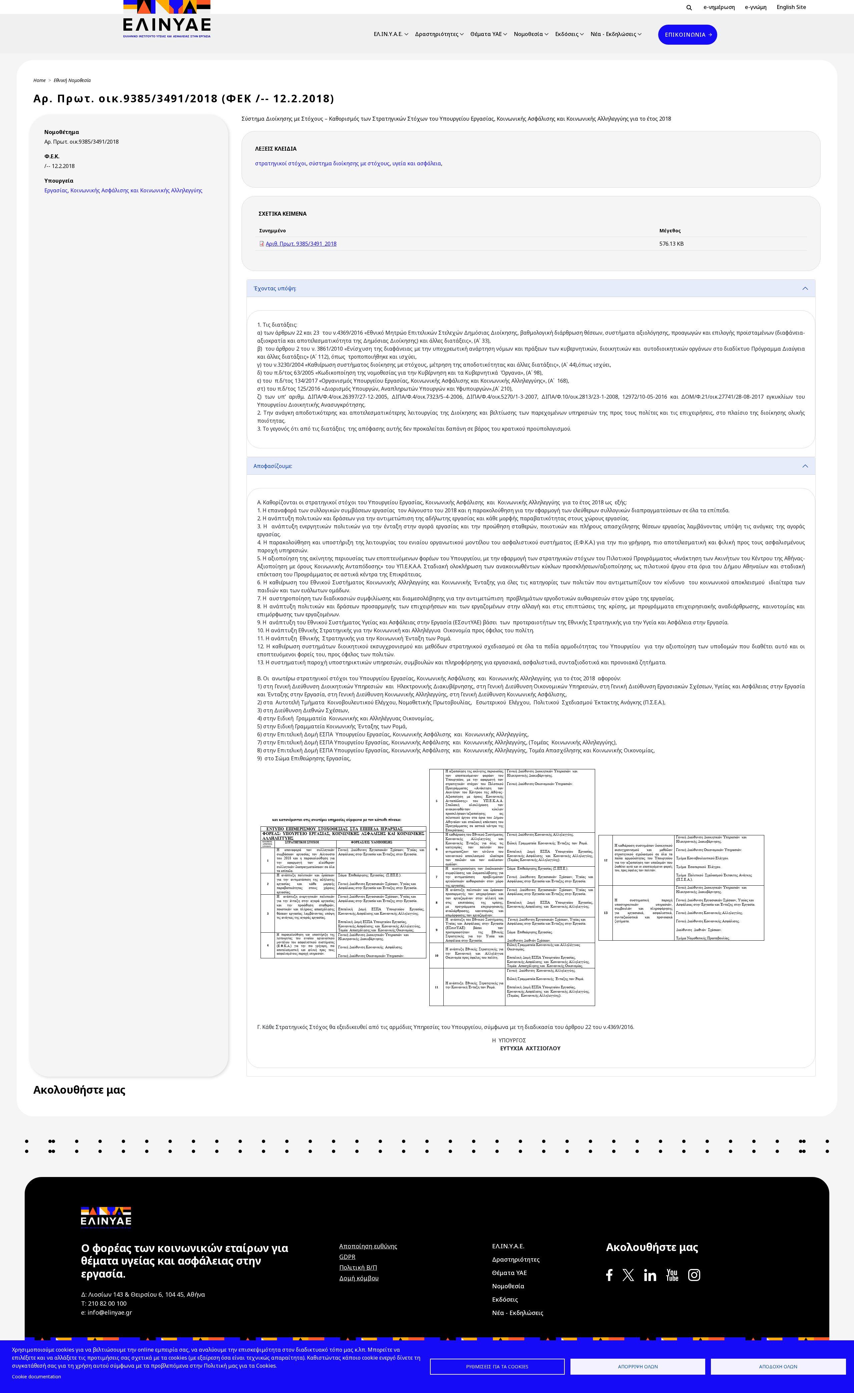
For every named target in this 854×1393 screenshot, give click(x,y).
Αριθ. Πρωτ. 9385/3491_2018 (301, 243)
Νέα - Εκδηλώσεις (613, 34)
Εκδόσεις (566, 34)
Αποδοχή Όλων (778, 1366)
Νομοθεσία (528, 34)
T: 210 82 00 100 (103, 1303)
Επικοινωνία (685, 34)
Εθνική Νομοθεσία (72, 80)
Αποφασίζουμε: (273, 466)
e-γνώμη (756, 7)
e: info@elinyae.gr (106, 1312)
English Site (791, 7)
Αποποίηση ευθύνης (368, 1246)
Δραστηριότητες (436, 34)
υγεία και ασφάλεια (416, 163)
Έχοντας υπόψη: (275, 288)
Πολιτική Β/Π (358, 1267)
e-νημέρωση (719, 7)
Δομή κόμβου (359, 1278)
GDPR (347, 1257)
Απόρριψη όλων (638, 1366)
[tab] (531, 368)
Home (39, 80)
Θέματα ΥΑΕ (486, 34)
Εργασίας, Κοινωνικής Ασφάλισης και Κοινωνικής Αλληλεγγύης (123, 190)
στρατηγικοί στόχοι (280, 163)
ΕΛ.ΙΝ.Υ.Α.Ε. (388, 34)
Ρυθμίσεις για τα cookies (497, 1366)
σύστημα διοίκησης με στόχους (349, 163)
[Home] (169, 18)
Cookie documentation (36, 1376)
